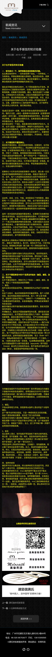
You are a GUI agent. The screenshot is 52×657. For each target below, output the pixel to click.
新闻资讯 (23, 37)
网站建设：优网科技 (37, 641)
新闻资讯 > (14, 37)
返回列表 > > (26, 618)
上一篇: (13, 602)
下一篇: (14, 608)
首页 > (5, 37)
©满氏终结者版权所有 (17, 641)
